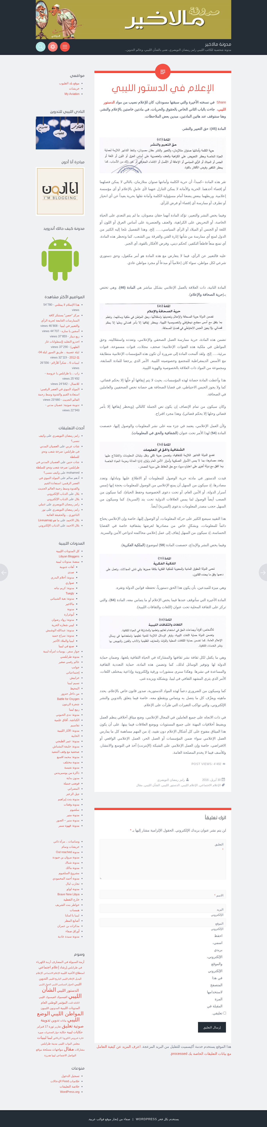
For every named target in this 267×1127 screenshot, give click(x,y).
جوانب (75, 667)
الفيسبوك (62, 997)
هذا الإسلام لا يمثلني (67, 304)
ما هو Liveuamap (48, 520)
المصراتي (73, 788)
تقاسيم (75, 725)
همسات (74, 910)
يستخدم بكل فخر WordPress (157, 1119)
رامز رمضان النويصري (171, 779)
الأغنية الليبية (68, 972)
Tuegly (70, 593)
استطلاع (80, 972)
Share (221, 102)
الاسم (218, 895)
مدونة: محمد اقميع (68, 757)
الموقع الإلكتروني (217, 926)
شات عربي (72, 446)
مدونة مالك (72, 867)
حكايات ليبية (75, 1032)
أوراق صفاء (72, 931)
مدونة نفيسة (71, 767)
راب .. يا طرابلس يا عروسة (63, 373)
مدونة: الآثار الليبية (68, 730)
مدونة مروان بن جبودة (66, 857)
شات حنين (72, 462)
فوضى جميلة (71, 783)
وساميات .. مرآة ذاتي (66, 841)
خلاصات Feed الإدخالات (64, 1081)
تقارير (58, 1026)
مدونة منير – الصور (67, 820)
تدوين (55, 1020)
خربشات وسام (70, 846)
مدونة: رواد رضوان (63, 619)
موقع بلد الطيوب (69, 83)
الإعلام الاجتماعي (210, 785)
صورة (40, 1032)
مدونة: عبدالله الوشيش (60, 630)
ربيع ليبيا (74, 709)
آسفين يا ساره (70, 331)
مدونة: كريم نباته (64, 588)
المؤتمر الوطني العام (54, 1002)
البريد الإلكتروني (217, 915)
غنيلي (42, 504)
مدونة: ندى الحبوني (67, 714)
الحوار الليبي (45, 984)
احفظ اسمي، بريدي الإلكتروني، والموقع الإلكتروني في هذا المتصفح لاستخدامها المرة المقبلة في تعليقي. (214, 974)
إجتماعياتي (72, 672)
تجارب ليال (72, 883)
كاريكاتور (57, 1038)
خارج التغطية (71, 899)
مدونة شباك (72, 862)
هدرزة (47, 1055)
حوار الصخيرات (51, 1032)
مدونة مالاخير (218, 44)
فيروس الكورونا (70, 1038)
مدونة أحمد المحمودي (66, 878)
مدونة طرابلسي (69, 656)
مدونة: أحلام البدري (62, 577)
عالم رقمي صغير (69, 662)
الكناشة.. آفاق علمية (66, 720)
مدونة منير (73, 815)
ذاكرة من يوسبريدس (66, 772)
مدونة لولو (73, 889)
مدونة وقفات (71, 804)
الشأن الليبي (152, 785)
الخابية (75, 735)
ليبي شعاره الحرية (63, 625)
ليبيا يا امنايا (72, 915)
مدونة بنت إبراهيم (68, 799)
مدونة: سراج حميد (63, 635)
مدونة (70, 609)
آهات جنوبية (67, 566)
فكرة (81, 1038)
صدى (71, 572)
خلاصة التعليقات (69, 1086)
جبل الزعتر (72, 794)
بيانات (63, 1020)
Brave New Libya (68, 894)
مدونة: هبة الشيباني (62, 598)
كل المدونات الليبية (67, 551)
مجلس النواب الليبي (69, 1043)
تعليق (67, 1025)
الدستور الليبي (171, 785)
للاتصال (74, 383)
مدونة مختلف (71, 762)
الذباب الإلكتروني (57, 493)
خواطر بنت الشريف (67, 904)
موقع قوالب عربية (100, 1119)
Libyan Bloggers (69, 556)
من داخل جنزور (70, 693)
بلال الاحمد (72, 520)
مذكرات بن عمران (68, 926)
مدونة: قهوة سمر (68, 825)
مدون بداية (72, 778)
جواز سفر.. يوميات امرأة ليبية (61, 651)
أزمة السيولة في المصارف (68, 962)
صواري (69, 582)
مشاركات (80, 1049)
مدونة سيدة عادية (68, 936)
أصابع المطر (72, 920)
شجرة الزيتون (70, 704)
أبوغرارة (69, 614)
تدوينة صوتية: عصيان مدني (63, 405)
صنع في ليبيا (66, 646)
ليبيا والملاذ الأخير (63, 640)
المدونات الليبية (70, 1008)
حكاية (63, 1032)
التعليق (219, 847)
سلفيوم (74, 809)
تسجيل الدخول (70, 1076)
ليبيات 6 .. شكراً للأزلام (65, 362)
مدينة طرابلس (49, 1043)
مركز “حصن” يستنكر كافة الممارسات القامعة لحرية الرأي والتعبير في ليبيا (60, 320)
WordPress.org (69, 1091)
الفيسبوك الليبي (47, 997)
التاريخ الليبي (55, 978)
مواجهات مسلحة (53, 1049)
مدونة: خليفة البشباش (66, 746)
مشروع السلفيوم (69, 873)
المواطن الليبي (67, 1014)
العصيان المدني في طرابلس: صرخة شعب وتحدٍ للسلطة (59, 451)
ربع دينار (74, 336)
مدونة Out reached (67, 852)
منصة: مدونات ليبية (67, 561)
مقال (139, 785)
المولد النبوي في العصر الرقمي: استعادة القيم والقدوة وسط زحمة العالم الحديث (58, 394)
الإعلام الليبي (189, 785)
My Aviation (72, 93)
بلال (77, 493)
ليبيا (49, 1038)
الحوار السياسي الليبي (62, 984)
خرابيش (74, 677)
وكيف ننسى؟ (52, 472)
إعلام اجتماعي (49, 967)
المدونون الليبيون (50, 1008)
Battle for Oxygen (68, 698)
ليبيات (42, 1037)
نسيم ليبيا (73, 683)
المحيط (74, 688)
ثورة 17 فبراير (45, 1026)
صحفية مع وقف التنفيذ (65, 751)
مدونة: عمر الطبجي (67, 741)
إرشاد (63, 967)
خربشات (74, 88)
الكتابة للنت (74, 1002)
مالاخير (69, 603)
